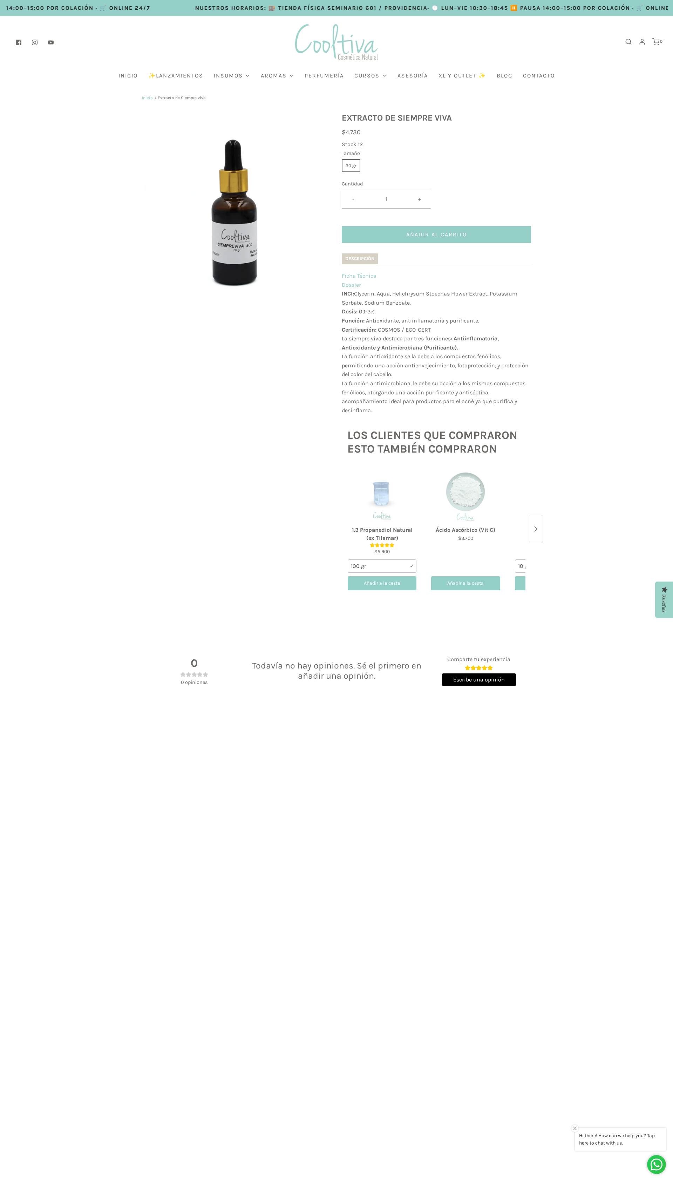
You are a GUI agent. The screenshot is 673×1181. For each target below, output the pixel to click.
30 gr (351, 165)
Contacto (539, 75)
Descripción (359, 258)
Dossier (351, 284)
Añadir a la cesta (382, 583)
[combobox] (382, 566)
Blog (504, 75)
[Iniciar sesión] (642, 41)
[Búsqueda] (628, 41)
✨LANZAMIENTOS (175, 75)
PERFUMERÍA (324, 75)
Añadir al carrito (436, 234)
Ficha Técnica (359, 275)
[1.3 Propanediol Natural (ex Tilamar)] (382, 495)
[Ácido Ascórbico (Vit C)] (465, 495)
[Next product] (536, 529)
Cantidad (352, 184)
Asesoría (412, 75)
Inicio (128, 75)
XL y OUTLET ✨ (462, 75)
